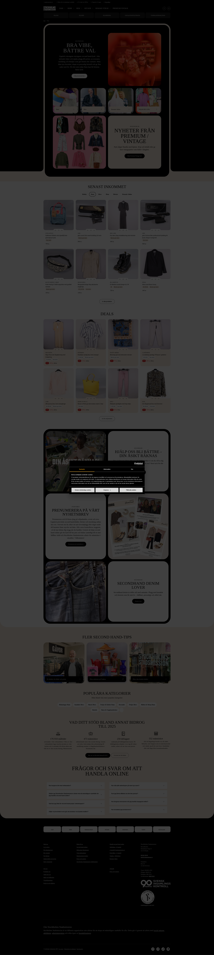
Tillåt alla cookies (131, 490)
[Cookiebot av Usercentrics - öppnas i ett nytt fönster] (135, 464)
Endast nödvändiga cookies (83, 490)
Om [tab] (132, 469)
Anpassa (106, 490)
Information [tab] (107, 469)
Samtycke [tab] (82, 469)
